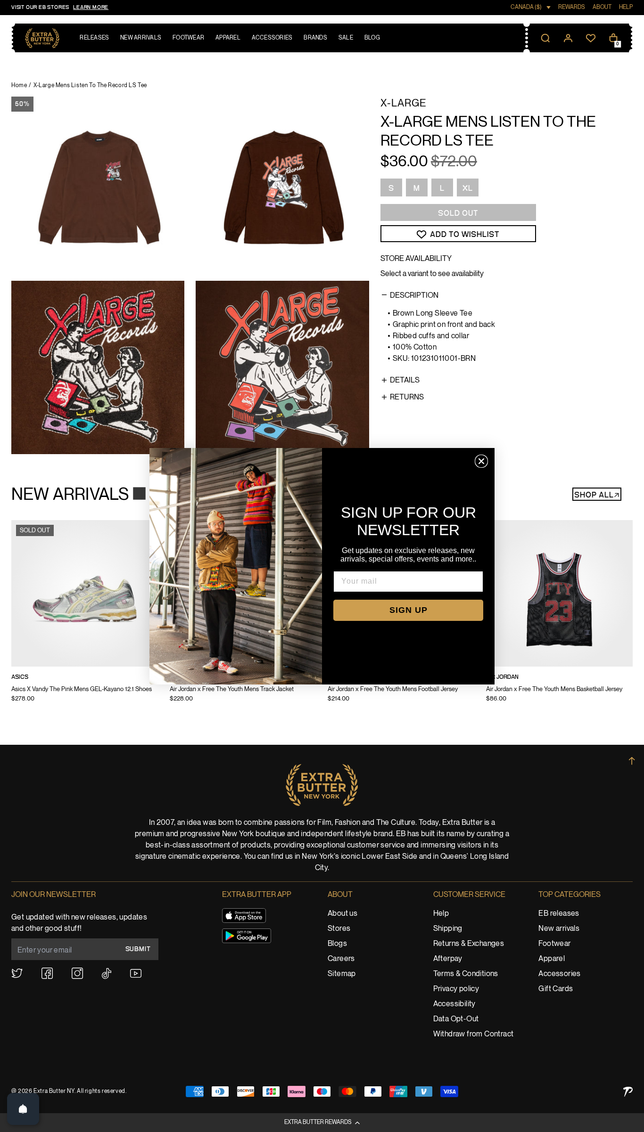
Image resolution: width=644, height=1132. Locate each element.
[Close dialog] (481, 461)
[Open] (23, 1109)
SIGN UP (408, 610)
